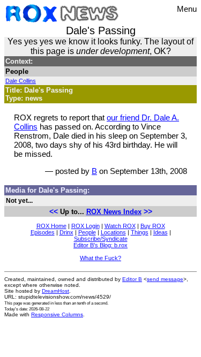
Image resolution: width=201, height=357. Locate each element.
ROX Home (51, 226)
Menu (187, 8)
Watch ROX (120, 226)
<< (53, 211)
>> (148, 211)
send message (165, 279)
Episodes (43, 232)
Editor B (132, 279)
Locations (113, 232)
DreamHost (55, 291)
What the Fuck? (100, 258)
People (87, 232)
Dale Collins (20, 81)
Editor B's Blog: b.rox (100, 245)
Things (139, 232)
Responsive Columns (57, 314)
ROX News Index (114, 212)
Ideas (160, 232)
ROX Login (85, 226)
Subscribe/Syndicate (101, 239)
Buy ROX (152, 226)
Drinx (66, 232)
